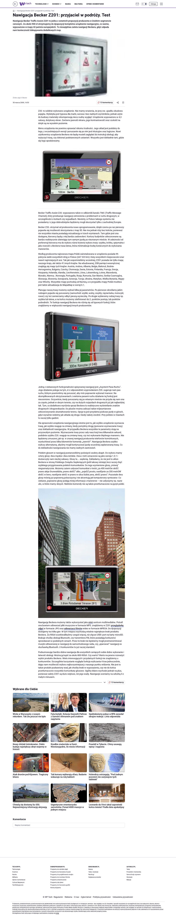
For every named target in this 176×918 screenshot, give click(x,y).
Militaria (78, 4)
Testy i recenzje (93, 872)
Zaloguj (153, 4)
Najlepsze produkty (94, 877)
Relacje (129, 880)
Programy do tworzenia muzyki (60, 872)
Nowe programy (55, 888)
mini (90, 622)
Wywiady (129, 877)
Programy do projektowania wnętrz (61, 874)
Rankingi (91, 874)
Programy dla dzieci (56, 882)
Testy (128, 869)
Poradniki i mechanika (134, 872)
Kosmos (55, 4)
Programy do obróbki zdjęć (59, 869)
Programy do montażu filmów (60, 877)
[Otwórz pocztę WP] (137, 4)
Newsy (90, 869)
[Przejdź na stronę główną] (15, 6)
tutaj (57, 913)
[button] (144, 4)
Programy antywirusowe (58, 880)
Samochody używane (133, 874)
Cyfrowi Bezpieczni (18, 882)
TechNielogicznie (17, 885)
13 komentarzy (106, 102)
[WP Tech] (27, 4)
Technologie (41, 4)
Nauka (68, 4)
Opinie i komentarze (95, 4)
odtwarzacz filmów (73, 628)
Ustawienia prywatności (122, 897)
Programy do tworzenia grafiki (60, 885)
